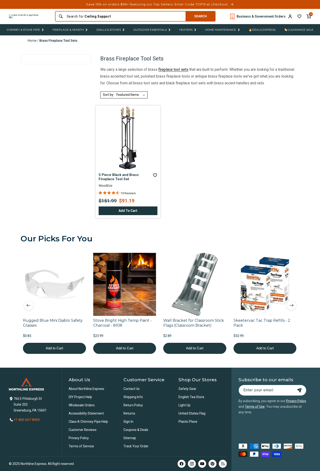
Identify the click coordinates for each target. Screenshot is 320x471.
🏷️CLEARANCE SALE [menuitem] (298, 29)
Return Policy (133, 405)
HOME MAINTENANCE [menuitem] (220, 29)
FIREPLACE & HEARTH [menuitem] (68, 29)
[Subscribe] (299, 390)
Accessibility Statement (86, 413)
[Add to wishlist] (299, 16)
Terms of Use (255, 406)
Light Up (184, 405)
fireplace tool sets (173, 69)
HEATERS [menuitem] (186, 29)
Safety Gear (187, 389)
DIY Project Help (80, 397)
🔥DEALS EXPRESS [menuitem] (262, 29)
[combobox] (124, 16)
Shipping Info (133, 397)
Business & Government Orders (261, 16)
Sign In (128, 421)
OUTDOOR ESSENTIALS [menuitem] (150, 29)
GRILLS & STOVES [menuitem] (108, 29)
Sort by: (108, 95)
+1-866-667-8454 (27, 420)
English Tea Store (191, 397)
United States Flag (192, 413)
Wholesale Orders (82, 405)
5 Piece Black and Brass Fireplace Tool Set (119, 177)
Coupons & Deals (135, 430)
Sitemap (129, 438)
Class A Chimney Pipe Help (88, 421)
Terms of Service (81, 446)
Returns (129, 413)
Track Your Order (136, 446)
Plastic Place (188, 421)
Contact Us (131, 389)
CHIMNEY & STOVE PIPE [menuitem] (23, 29)
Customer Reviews (83, 430)
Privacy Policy (79, 438)
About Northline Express (86, 389)
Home (32, 40)
